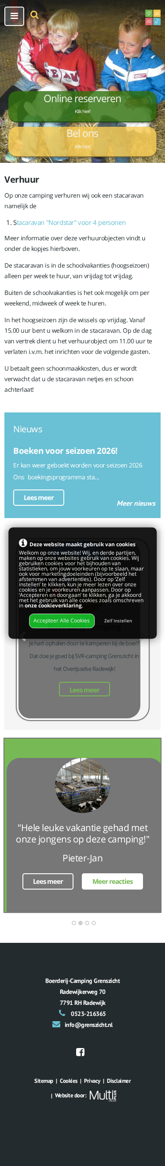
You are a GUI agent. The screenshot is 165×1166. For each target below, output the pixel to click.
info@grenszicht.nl (89, 1025)
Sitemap (43, 1081)
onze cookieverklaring (53, 605)
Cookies (68, 1081)
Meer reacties (112, 881)
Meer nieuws (136, 503)
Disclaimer (119, 1081)
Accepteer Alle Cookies (61, 621)
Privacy (92, 1081)
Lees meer (39, 497)
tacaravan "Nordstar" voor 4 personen (71, 222)
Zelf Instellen (118, 621)
